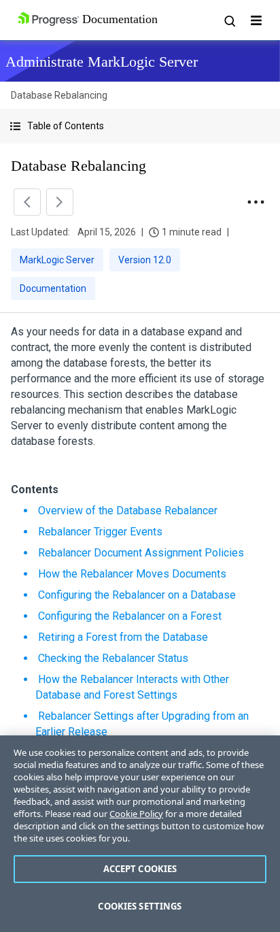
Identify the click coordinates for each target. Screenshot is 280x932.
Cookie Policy (136, 814)
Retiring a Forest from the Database (123, 637)
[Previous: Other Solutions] (27, 202)
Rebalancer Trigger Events (100, 531)
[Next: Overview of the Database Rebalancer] (60, 202)
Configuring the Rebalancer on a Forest (130, 616)
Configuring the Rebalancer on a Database (137, 594)
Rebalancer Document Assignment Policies (141, 552)
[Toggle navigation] (256, 20)
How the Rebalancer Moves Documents (132, 573)
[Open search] (229, 20)
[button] (140, 126)
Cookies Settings (139, 906)
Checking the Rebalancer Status (113, 658)
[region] (140, 833)
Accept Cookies (140, 869)
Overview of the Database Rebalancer (127, 510)
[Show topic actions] (255, 202)
